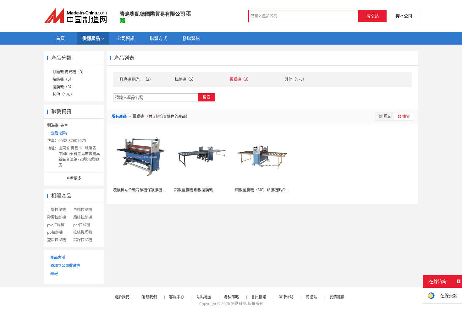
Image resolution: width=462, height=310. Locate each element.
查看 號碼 (59, 133)
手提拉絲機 (56, 209)
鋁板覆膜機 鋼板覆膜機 (193, 190)
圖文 (387, 116)
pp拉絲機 (55, 232)
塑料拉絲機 (56, 239)
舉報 (54, 273)
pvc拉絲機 (55, 224)
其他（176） (63, 94)
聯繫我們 (149, 297)
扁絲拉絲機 (82, 217)
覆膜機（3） (63, 87)
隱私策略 (231, 297)
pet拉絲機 (81, 224)
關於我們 (121, 297)
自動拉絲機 (82, 209)
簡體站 (311, 297)
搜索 (206, 97)
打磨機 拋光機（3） (69, 71)
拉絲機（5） (63, 79)
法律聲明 (286, 297)
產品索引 (57, 257)
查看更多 (73, 178)
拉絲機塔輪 (82, 232)
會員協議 (258, 297)
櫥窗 (406, 116)
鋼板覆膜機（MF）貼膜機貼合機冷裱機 (268, 190)
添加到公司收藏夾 (65, 265)
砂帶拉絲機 (56, 217)
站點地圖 (204, 297)
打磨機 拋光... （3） (136, 79)
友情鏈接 (336, 297)
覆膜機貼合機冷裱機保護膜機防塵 (141, 190)
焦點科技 (238, 303)
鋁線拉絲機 (82, 239)
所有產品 (120, 116)
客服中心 (176, 297)
